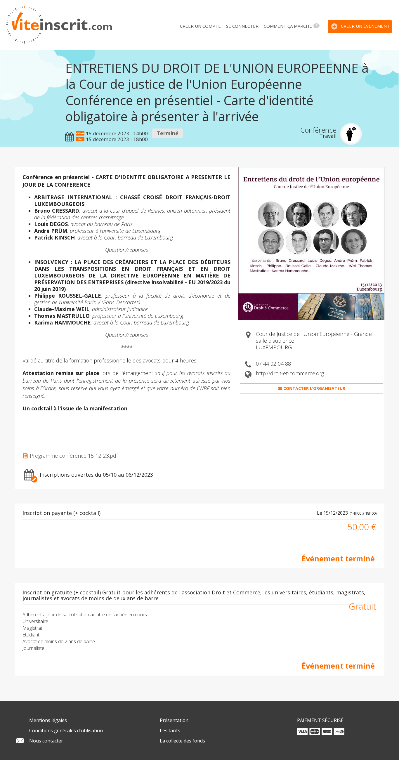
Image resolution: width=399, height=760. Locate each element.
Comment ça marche (288, 26)
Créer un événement (365, 26)
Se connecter (242, 26)
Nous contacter (46, 741)
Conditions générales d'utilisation (66, 730)
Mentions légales (48, 720)
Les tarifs (170, 730)
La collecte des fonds (182, 741)
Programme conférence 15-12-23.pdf (74, 455)
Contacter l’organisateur (314, 388)
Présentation (174, 720)
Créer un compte (200, 26)
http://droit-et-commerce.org (290, 373)
